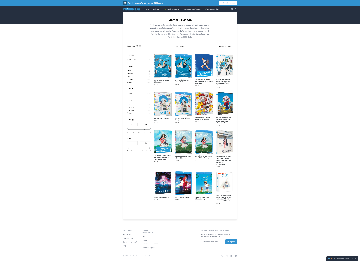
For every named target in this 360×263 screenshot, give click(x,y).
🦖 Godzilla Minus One (171, 9)
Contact (145, 240)
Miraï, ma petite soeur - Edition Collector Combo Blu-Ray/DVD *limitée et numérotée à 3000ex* (223, 198)
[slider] (128, 129)
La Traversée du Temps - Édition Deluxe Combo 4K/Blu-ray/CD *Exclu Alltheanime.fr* (223, 82)
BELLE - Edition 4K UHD (161, 197)
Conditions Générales (150, 244)
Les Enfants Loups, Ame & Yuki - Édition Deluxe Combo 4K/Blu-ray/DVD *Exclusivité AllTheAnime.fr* (224, 160)
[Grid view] (137, 46)
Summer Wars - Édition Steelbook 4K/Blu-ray (202, 118)
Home (147, 9)
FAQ (143, 236)
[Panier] (235, 9)
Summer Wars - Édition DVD (161, 119)
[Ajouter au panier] (171, 76)
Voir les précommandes (228, 3)
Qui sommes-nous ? (130, 242)
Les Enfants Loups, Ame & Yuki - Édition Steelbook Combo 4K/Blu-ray (162, 157)
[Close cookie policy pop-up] (352, 258)
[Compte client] (232, 9)
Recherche (126, 234)
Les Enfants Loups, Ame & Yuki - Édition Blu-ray (203, 157)
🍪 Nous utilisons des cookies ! (340, 259)
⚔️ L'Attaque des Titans (212, 9)
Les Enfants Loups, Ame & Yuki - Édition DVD (183, 157)
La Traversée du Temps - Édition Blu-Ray (182, 81)
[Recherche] (228, 9)
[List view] (140, 46)
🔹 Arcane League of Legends (192, 9)
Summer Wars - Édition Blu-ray (182, 119)
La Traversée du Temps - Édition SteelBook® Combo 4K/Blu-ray (204, 81)
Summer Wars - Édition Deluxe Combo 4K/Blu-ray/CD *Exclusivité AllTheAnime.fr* (223, 120)
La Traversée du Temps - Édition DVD (162, 81)
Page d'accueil (128, 238)
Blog (124, 246)
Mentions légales (148, 248)
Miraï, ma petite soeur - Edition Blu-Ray (202, 198)
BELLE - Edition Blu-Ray (182, 197)
